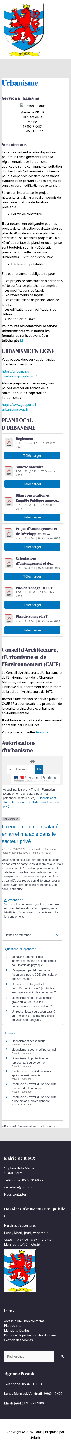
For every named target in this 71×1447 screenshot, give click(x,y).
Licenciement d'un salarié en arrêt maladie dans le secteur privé (31, 802)
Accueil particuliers (15, 789)
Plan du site (12, 1325)
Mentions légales (16, 1330)
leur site (42, 732)
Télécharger (32, 455)
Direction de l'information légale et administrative (30, 1126)
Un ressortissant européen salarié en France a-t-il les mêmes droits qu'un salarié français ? (33, 1015)
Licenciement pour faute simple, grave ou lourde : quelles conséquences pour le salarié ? (32, 1002)
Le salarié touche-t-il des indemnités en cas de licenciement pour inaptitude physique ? (34, 961)
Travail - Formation (43, 789)
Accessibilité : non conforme (24, 1321)
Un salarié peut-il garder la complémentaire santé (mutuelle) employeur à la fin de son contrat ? (34, 988)
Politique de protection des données (30, 1335)
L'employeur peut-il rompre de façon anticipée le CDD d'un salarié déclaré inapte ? (34, 974)
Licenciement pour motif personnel (34, 1049)
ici (21, 340)
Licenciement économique (28, 1041)
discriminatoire (45, 864)
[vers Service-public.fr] (35, 779)
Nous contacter (15, 1194)
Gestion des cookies (18, 1340)
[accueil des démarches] (32, 761)
